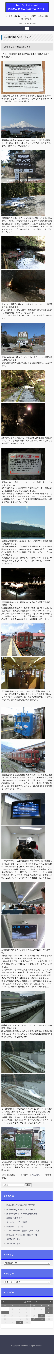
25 (34, 1319)
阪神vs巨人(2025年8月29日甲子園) (20, 1205)
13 (49, 1312)
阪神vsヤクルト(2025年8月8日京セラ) (22, 1214)
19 (41, 1316)
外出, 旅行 (36, 1175)
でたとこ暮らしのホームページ (19, 13)
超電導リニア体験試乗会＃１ (17, 47)
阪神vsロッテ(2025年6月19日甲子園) (21, 1235)
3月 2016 (27, 1302)
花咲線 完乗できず (14, 1218)
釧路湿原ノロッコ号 (14, 1226)
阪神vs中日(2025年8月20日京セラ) (20, 1209)
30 (20, 1323)
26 (41, 1319)
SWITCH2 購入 (13, 1243)
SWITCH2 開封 (13, 1239)
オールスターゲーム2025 (16, 1222)
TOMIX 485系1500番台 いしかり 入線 (22, 1231)
